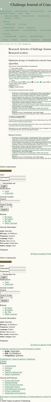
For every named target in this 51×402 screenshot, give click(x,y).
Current (15, 40)
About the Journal (12, 16)
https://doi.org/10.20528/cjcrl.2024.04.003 (23, 74)
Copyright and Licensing (15, 389)
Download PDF (13, 85)
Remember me (9, 183)
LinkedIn (43, 82)
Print (32, 78)
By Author (9, 219)
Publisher (6, 33)
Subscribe (9, 193)
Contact (17, 18)
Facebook (27, 82)
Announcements (9, 27)
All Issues (22, 24)
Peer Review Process (14, 385)
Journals (23, 36)
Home (20, 13)
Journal (7, 44)
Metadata (16, 78)
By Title (8, 221)
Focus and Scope (28, 16)
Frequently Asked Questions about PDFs (20, 125)
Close (12, 87)
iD (17, 70)
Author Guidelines (30, 30)
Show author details (17, 68)
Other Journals (11, 223)
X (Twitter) (37, 82)
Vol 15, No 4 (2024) (16, 44)
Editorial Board (44, 16)
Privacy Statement (12, 391)
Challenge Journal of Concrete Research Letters (20, 349)
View (7, 191)
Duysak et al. (27, 44)
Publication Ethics (37, 11)
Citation (11, 78)
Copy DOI (39, 74)
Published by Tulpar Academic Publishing (17, 359)
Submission (31, 27)
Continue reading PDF (17, 117)
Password (4, 180)
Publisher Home (6, 11)
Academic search (25, 78)
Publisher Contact (37, 36)
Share (13, 80)
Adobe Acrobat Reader (25, 121)
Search (20, 27)
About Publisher (21, 11)
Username (4, 177)
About (28, 13)
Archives (6, 21)
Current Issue (10, 24)
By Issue (8, 217)
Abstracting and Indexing (15, 393)
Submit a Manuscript (12, 30)
